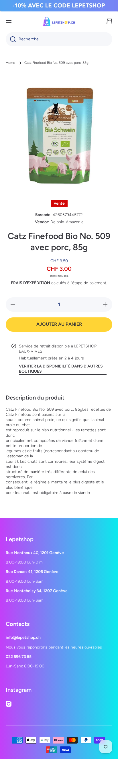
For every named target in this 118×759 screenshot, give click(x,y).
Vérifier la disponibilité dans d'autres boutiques (61, 369)
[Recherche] (11, 39)
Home (10, 63)
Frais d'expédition (30, 282)
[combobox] (59, 39)
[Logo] (59, 21)
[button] (109, 21)
